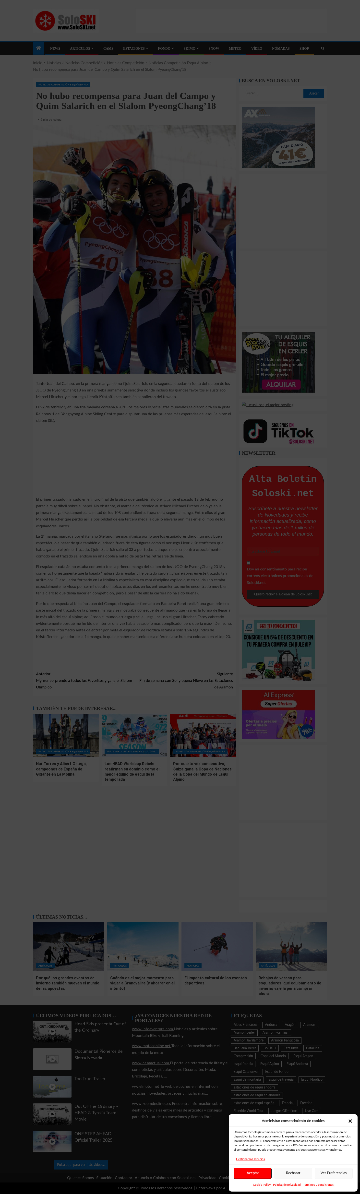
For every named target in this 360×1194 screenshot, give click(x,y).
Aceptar (253, 1173)
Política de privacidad (287, 1184)
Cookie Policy (262, 1184)
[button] (350, 1121)
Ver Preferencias (334, 1173)
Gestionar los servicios (250, 1159)
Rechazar (293, 1173)
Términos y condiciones (318, 1184)
